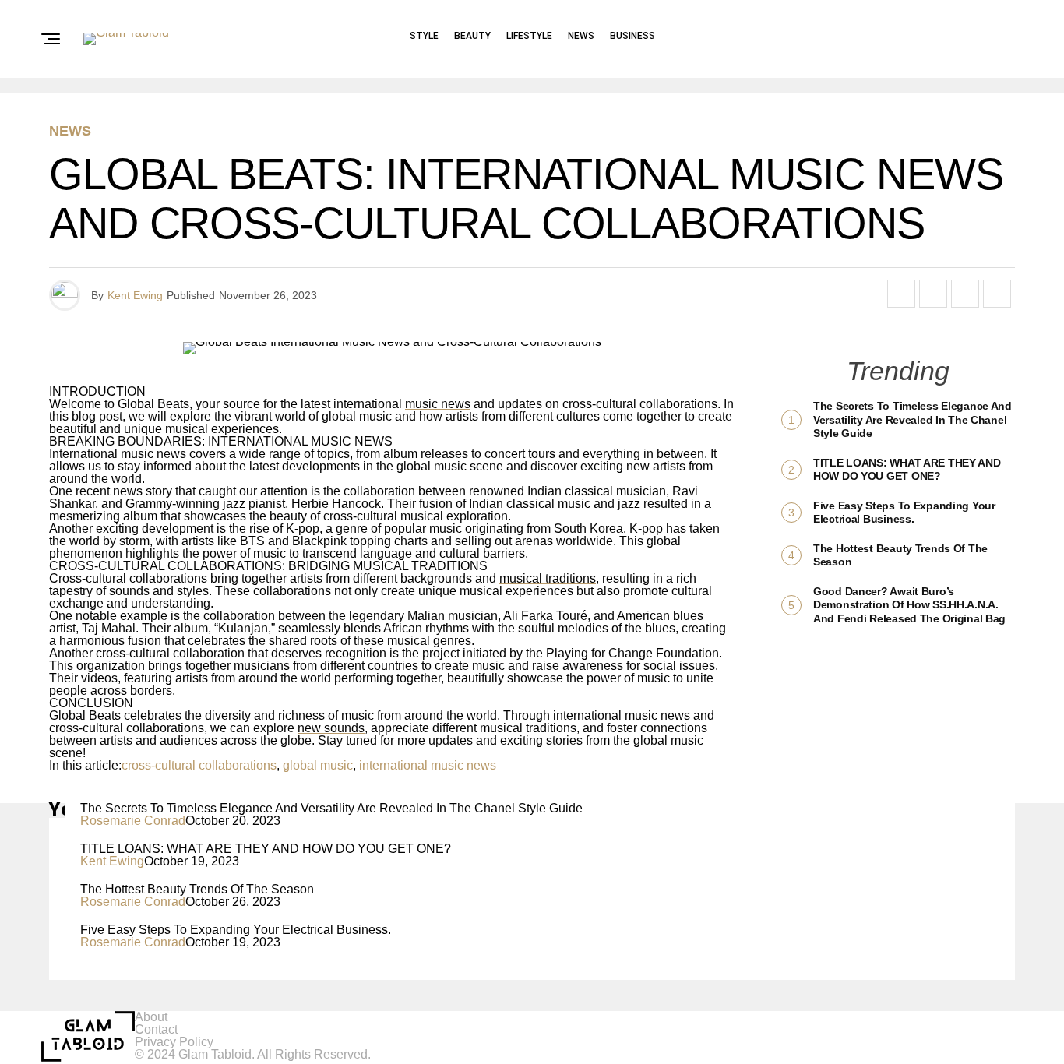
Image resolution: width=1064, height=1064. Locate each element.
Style (424, 35)
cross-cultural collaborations (199, 765)
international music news (427, 765)
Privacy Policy (174, 1041)
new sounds (331, 728)
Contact (156, 1029)
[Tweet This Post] (933, 294)
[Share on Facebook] (901, 294)
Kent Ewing (135, 295)
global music (318, 765)
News (581, 35)
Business (632, 35)
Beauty (472, 35)
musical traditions (547, 578)
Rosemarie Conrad (132, 820)
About (151, 1016)
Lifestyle (529, 35)
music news (437, 403)
